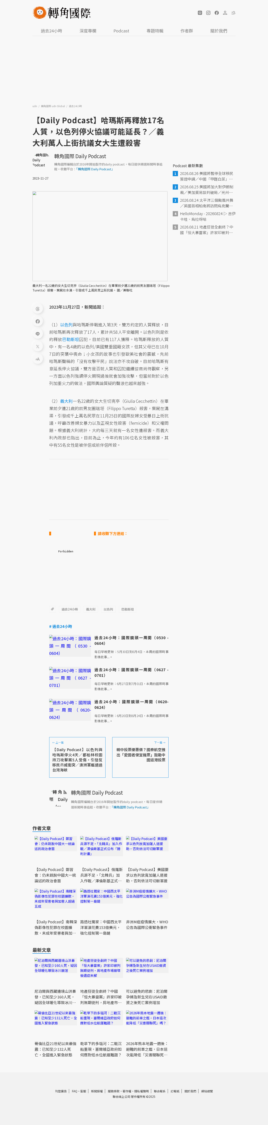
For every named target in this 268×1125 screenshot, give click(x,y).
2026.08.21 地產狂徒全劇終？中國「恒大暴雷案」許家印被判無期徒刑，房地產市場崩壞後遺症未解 (206, 229)
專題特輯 (155, 31)
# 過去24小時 (60, 626)
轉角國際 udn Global (53, 106)
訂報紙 (175, 1091)
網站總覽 (207, 1091)
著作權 (126, 1091)
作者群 (186, 31)
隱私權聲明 (141, 1091)
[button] (200, 13)
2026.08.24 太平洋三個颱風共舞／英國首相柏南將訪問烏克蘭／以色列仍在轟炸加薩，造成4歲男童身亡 (207, 203)
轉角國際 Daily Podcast (80, 156)
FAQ (74, 1091)
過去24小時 (51, 31)
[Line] (37, 333)
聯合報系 (160, 1091)
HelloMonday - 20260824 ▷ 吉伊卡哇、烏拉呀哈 (208, 216)
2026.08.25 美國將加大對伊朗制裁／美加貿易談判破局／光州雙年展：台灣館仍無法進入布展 (206, 189)
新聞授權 (97, 1091)
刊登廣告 (61, 1091)
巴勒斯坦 (127, 609)
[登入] (225, 13)
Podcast (121, 31)
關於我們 (218, 31)
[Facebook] (37, 321)
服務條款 (114, 1091)
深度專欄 (88, 31)
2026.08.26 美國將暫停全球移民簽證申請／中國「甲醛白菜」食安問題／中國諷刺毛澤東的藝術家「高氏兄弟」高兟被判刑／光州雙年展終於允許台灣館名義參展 (206, 176)
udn (35, 106)
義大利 (90, 609)
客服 (83, 1091)
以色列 (108, 609)
